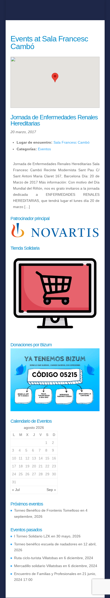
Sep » (51, 490)
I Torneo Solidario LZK (32, 536)
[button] (55, 77)
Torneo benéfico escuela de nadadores (45, 544)
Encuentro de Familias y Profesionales (45, 574)
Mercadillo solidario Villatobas (38, 566)
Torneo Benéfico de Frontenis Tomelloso (46, 510)
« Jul (16, 490)
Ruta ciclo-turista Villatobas (36, 558)
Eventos (44, 149)
